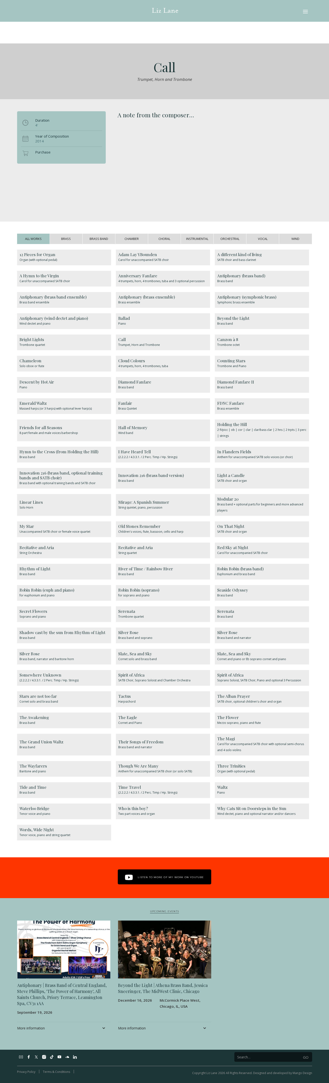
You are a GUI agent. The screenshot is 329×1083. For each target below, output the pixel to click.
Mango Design (302, 1073)
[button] (305, 11)
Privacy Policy (26, 1072)
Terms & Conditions (56, 1072)
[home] (165, 11)
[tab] (33, 239)
